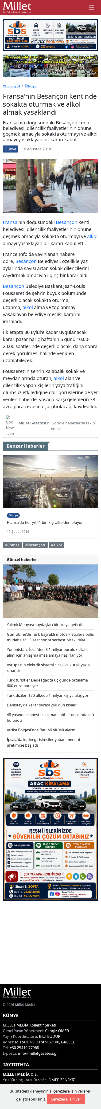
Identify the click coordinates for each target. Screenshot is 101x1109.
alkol (92, 236)
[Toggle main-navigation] (91, 7)
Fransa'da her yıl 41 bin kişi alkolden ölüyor (45, 522)
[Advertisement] (50, 942)
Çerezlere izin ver (66, 1099)
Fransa (10, 222)
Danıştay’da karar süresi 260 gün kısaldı (42, 705)
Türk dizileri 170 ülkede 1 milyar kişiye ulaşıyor (48, 695)
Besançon (66, 222)
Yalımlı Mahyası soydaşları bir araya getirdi (44, 624)
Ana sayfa (11, 85)
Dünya (31, 85)
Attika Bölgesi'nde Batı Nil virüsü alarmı (41, 730)
